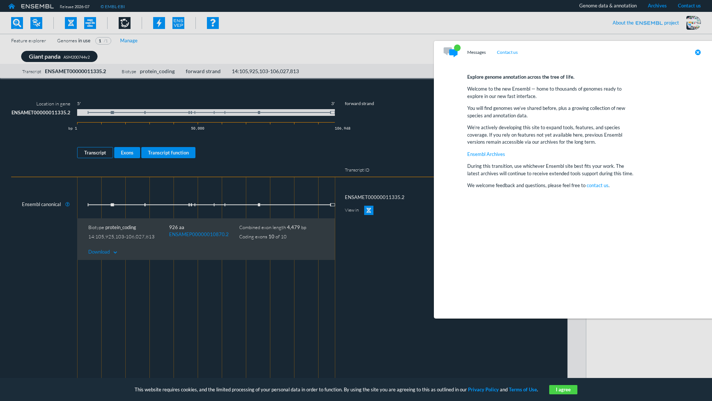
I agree (563, 389)
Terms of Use (523, 389)
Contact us (507, 52)
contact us (598, 185)
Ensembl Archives (486, 154)
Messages (476, 52)
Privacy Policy (483, 389)
